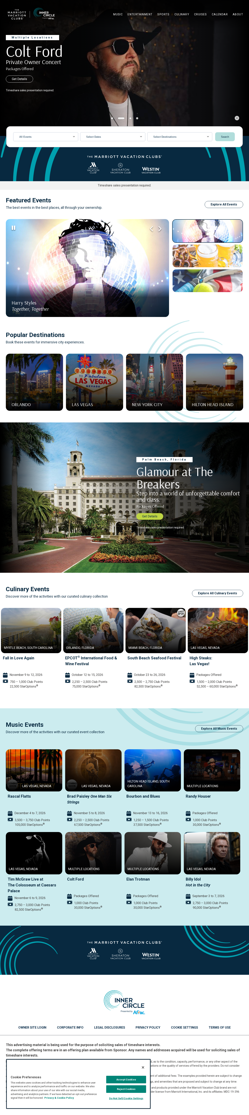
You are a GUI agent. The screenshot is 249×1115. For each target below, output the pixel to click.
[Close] (143, 1067)
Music (118, 14)
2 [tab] (118, 118)
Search (225, 136)
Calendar (220, 14)
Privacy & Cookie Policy (59, 1097)
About (238, 14)
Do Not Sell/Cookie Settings (126, 1098)
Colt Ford (75, 879)
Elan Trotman (138, 879)
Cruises (200, 14)
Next (159, 229)
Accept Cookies (126, 1079)
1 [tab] (112, 118)
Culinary (181, 14)
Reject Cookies (126, 1089)
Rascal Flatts (19, 796)
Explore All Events (224, 204)
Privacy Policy (148, 1027)
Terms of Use (220, 1027)
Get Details (19, 79)
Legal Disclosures (109, 1027)
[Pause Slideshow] (237, 118)
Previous (151, 229)
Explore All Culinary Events (217, 593)
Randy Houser (198, 796)
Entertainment (140, 14)
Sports (163, 14)
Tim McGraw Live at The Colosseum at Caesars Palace (32, 885)
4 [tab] (137, 118)
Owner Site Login (32, 1027)
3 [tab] (128, 118)
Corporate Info (70, 1027)
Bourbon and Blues (143, 796)
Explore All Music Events (219, 728)
